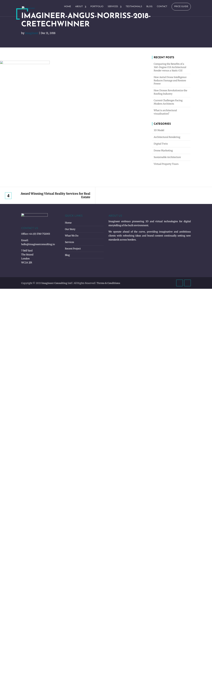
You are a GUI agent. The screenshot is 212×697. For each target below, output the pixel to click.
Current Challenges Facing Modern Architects (168, 102)
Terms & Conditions (108, 283)
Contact (162, 6)
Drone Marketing (163, 150)
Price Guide (181, 6)
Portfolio (96, 6)
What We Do (71, 235)
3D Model (159, 130)
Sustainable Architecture (167, 157)
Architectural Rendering (167, 137)
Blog (149, 6)
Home (67, 6)
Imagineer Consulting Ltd (56, 283)
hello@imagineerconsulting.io (38, 244)
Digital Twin (161, 143)
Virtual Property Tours (166, 163)
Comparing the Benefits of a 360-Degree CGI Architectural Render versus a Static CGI (170, 67)
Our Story (70, 229)
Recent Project (73, 248)
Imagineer (31, 33)
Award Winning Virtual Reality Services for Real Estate (55, 195)
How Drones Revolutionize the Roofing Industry (170, 92)
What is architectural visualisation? (165, 112)
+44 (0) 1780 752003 (39, 233)
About (79, 6)
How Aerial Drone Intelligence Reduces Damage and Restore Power (170, 80)
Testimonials (134, 6)
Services (113, 6)
